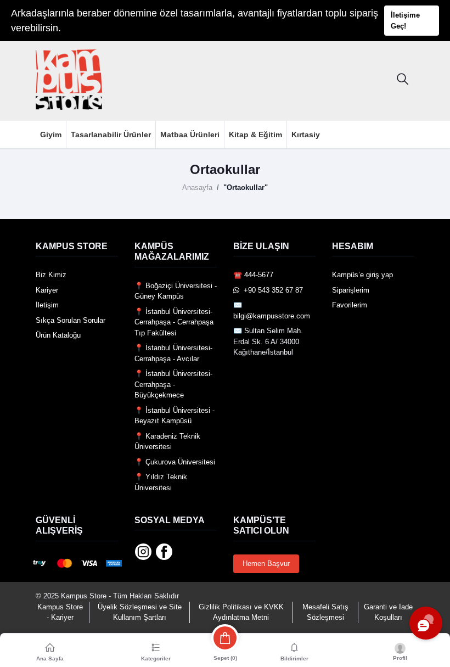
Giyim (50, 134)
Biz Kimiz (51, 275)
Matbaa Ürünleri (190, 134)
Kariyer (47, 290)
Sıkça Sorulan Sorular (70, 320)
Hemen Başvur (266, 563)
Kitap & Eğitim (255, 134)
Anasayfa (197, 187)
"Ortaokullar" (245, 187)
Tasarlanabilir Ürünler (111, 134)
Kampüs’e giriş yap (362, 275)
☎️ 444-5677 (253, 275)
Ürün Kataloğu (58, 335)
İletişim (47, 305)
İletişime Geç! (405, 20)
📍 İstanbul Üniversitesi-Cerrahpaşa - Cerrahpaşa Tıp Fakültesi (173, 322)
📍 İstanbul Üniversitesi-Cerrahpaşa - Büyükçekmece (173, 384)
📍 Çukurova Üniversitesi (174, 462)
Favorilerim (349, 305)
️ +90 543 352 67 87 (271, 290)
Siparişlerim (350, 290)
